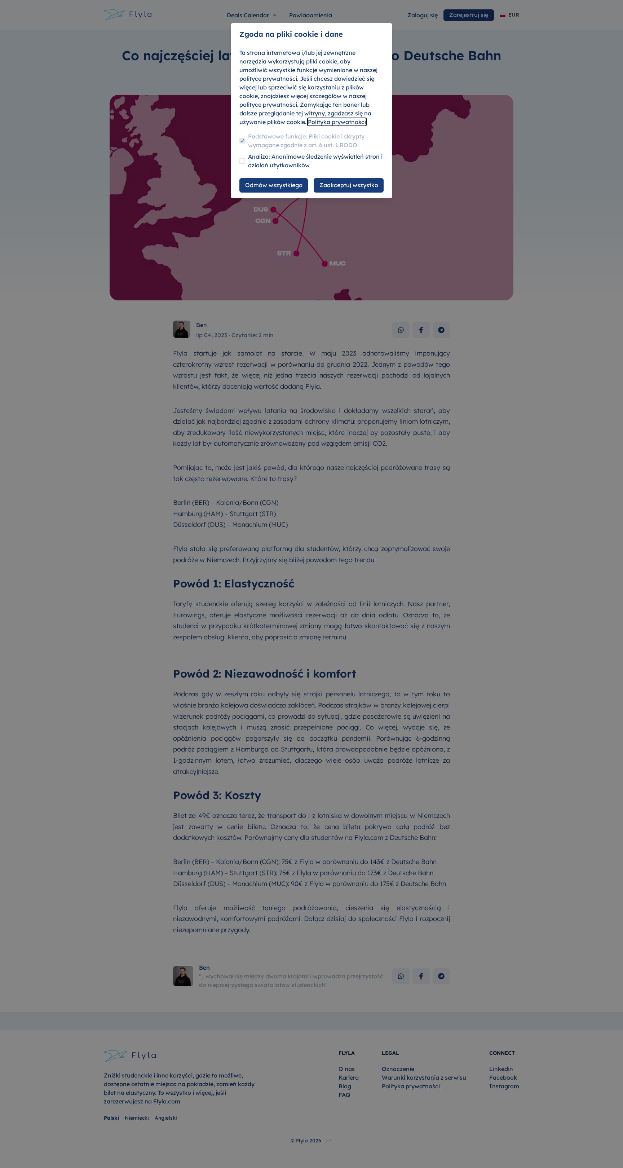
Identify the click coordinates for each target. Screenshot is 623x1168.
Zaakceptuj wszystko (348, 185)
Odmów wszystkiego (273, 185)
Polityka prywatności (337, 121)
